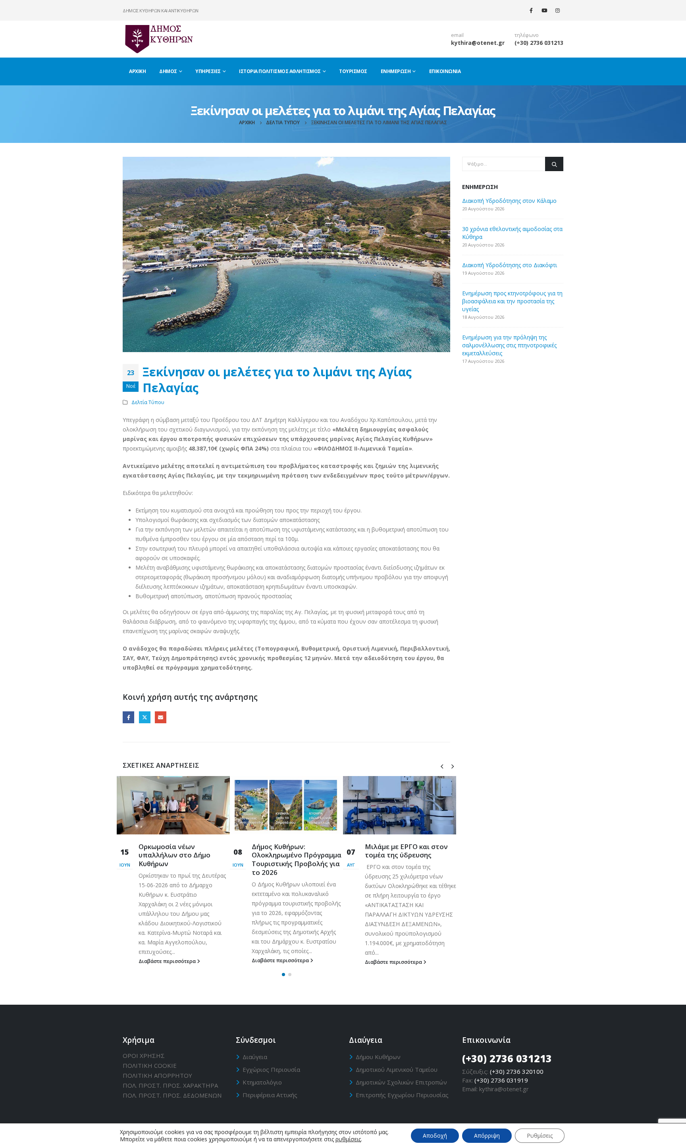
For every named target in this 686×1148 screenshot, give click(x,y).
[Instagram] (557, 10)
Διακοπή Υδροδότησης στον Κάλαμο (509, 200)
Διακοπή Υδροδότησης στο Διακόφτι (509, 265)
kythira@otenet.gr (478, 42)
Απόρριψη (487, 1135)
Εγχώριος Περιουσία (271, 1069)
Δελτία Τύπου (147, 402)
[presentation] (441, 766)
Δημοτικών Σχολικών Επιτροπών (401, 1082)
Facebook (128, 717)
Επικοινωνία (445, 71)
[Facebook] (531, 10)
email (457, 35)
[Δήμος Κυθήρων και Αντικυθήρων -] (158, 39)
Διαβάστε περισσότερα (168, 961)
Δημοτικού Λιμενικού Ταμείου (396, 1069)
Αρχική (137, 71)
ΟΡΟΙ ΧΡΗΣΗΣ (144, 1055)
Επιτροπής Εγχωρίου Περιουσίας (402, 1095)
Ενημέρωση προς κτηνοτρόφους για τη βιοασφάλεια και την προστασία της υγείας (512, 301)
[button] (283, 974)
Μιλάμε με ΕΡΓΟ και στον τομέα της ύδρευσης (406, 851)
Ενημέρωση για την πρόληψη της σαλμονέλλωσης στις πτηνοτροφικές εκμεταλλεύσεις (509, 345)
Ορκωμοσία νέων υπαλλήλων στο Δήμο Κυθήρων (174, 855)
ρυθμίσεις (348, 1139)
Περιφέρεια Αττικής (270, 1095)
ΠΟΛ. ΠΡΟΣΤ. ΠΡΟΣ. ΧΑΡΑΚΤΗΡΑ (170, 1085)
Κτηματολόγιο (262, 1082)
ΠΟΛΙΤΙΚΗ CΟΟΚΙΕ (150, 1065)
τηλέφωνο (526, 35)
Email (160, 717)
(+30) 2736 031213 (538, 42)
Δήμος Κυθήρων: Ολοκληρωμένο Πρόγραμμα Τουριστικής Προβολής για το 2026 (296, 859)
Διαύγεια (255, 1057)
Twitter (144, 717)
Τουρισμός (353, 71)
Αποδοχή (435, 1135)
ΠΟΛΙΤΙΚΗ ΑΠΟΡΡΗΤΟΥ (157, 1075)
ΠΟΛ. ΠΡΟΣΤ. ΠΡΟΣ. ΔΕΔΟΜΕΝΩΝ (172, 1095)
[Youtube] (544, 10)
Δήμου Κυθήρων (378, 1057)
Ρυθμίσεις (540, 1135)
